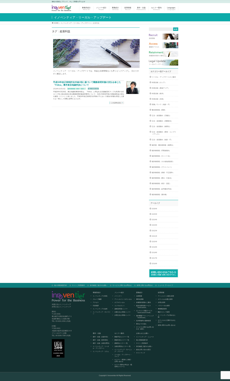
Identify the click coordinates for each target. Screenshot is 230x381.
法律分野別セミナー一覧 (122, 346)
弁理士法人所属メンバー (122, 315)
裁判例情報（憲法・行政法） (162, 178)
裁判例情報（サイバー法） (161, 156)
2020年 (154, 242)
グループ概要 (97, 299)
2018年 (154, 252)
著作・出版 (97, 333)
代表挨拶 (96, 305)
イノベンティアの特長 (100, 296)
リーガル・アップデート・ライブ (123, 355)
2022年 (154, 231)
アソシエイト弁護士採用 (166, 296)
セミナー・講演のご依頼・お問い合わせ (123, 360)
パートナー (118, 296)
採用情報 (161, 292)
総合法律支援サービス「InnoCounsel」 (143, 306)
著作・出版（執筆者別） (101, 340)
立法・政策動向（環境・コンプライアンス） (164, 133)
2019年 (154, 247)
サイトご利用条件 (78, 285)
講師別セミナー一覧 (121, 343)
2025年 (154, 214)
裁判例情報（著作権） (160, 194)
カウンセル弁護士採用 (165, 299)
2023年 (154, 225)
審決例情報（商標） (159, 110)
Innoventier (112, 375)
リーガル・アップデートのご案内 (164, 77)
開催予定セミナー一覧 (121, 337)
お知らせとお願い (142, 333)
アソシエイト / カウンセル (123, 299)
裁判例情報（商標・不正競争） (163, 173)
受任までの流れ (141, 324)
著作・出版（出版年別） (101, 337)
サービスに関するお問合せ (122, 285)
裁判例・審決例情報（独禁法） (163, 145)
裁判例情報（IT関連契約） (161, 151)
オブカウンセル (119, 302)
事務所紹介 (97, 292)
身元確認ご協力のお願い (98, 285)
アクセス (96, 302)
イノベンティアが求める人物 (166, 316)
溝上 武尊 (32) (93, 89)
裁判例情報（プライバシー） (162, 167)
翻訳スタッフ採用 (164, 312)
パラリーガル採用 (164, 305)
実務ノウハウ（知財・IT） (161, 104)
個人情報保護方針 (60, 285)
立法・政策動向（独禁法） (161, 126)
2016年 (154, 264)
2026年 (154, 209)
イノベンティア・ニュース (145, 337)
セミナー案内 (119, 333)
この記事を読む (116, 103)
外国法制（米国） (158, 99)
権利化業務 (139, 299)
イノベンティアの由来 (100, 309)
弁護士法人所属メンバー (122, 312)
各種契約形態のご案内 (143, 302)
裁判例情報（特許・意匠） (76, 89)
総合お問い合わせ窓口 (143, 349)
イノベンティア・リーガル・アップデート (101, 347)
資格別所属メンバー (121, 309)
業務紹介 (139, 292)
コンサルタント (119, 305)
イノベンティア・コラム (101, 351)
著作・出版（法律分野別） (101, 343)
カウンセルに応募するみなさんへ (166, 321)
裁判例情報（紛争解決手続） (162, 189)
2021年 (154, 236)
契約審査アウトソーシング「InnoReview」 (145, 316)
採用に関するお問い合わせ (166, 325)
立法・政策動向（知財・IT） (162, 140)
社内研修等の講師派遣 (143, 320)
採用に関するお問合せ (145, 285)
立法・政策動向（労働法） (161, 115)
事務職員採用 (162, 309)
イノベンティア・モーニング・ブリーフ (123, 350)
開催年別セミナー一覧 (121, 340)
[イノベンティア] (61, 9)
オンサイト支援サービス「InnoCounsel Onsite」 (144, 311)
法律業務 (139, 296)
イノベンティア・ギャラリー (101, 313)
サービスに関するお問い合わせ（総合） (145, 328)
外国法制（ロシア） (159, 82)
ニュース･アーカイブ (165, 285)
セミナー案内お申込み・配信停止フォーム (123, 365)
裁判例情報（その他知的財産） (163, 161)
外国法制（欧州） (158, 93)
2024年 (154, 220)
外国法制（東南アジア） (160, 88)
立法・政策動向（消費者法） (162, 121)
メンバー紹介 (119, 292)
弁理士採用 (161, 302)
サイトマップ (140, 353)
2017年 (154, 258)
